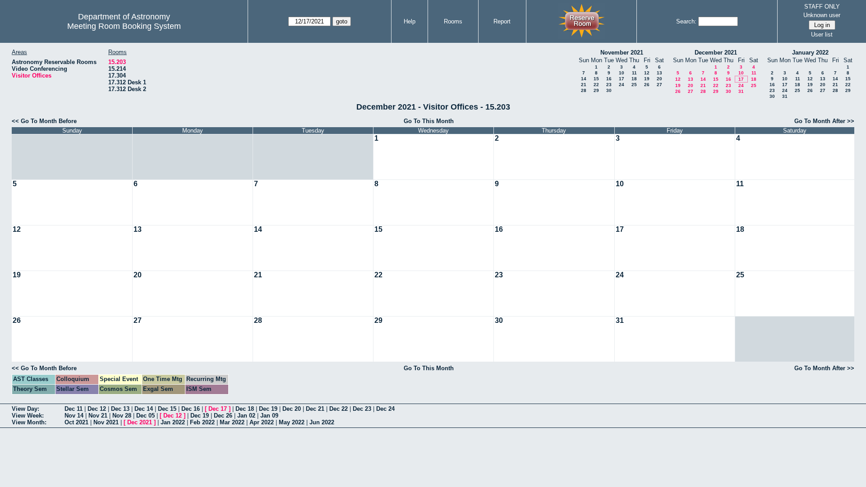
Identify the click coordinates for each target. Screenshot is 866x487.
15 (596, 78)
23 (609, 84)
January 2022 (810, 52)
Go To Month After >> (824, 121)
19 (647, 78)
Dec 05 (145, 415)
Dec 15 (167, 408)
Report (502, 21)
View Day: (25, 408)
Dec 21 (315, 408)
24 (621, 84)
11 (634, 72)
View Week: (28, 415)
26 (647, 84)
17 (621, 78)
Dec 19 (268, 408)
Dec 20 (291, 408)
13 (659, 72)
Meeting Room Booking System (124, 26)
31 (741, 91)
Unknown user (821, 15)
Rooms (453, 21)
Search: (686, 21)
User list (822, 34)
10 (621, 72)
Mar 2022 (232, 422)
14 (583, 78)
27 (659, 84)
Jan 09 (269, 415)
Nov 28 (121, 415)
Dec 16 (190, 408)
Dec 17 (217, 408)
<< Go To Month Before (44, 121)
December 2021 (716, 52)
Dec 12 (97, 408)
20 (659, 78)
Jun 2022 (321, 422)
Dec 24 (385, 408)
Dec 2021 (139, 422)
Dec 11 (73, 408)
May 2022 (291, 422)
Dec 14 (143, 408)
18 (634, 78)
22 (596, 84)
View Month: (29, 422)
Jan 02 (246, 415)
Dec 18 (244, 408)
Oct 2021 (76, 422)
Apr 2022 (261, 422)
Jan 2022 (173, 422)
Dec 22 (338, 408)
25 (634, 84)
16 (609, 78)
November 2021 (621, 52)
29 (596, 90)
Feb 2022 (202, 422)
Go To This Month (429, 121)
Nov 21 (97, 415)
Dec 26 (223, 415)
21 (583, 84)
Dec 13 (120, 408)
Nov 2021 (106, 422)
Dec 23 (362, 408)
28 (583, 90)
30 (609, 90)
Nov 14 (73, 415)
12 (647, 72)
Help (409, 21)
